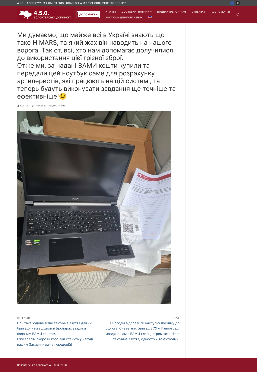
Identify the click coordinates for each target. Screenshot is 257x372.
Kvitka (24, 105)
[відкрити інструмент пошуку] (238, 14)
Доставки (58, 105)
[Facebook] (232, 3)
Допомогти (88, 14)
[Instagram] (238, 3)
